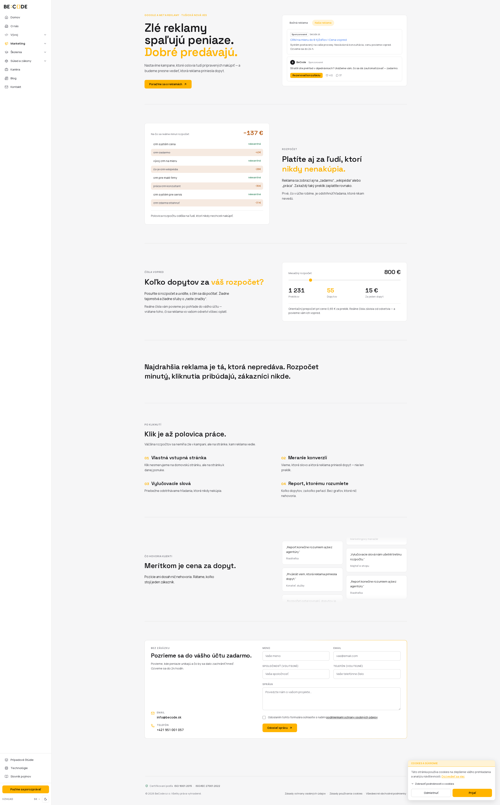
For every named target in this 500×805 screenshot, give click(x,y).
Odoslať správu (277, 728)
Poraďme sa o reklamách (165, 84)
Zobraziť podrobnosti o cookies (434, 783)
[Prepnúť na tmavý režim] (45, 799)
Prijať (472, 793)
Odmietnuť (431, 793)
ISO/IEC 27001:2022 (208, 786)
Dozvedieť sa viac (453, 776)
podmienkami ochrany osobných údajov (352, 717)
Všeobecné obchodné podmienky (386, 793)
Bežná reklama (299, 22)
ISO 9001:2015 (183, 786)
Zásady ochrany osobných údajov (305, 793)
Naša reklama (323, 22)
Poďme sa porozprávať (25, 789)
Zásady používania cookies (345, 793)
